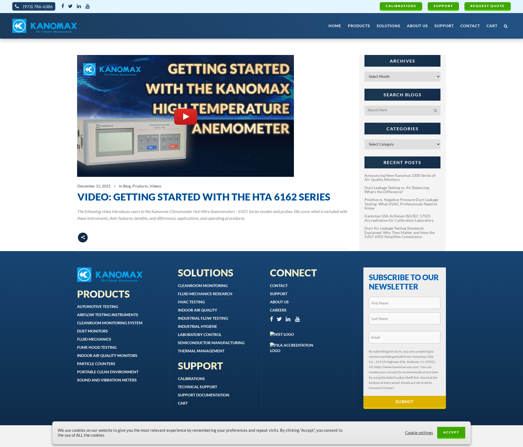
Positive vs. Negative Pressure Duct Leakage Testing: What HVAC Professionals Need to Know (401, 203)
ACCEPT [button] (451, 432)
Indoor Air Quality (197, 310)
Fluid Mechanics (94, 339)
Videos (155, 186)
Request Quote (487, 6)
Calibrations (401, 6)
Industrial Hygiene (197, 326)
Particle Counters (96, 363)
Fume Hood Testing (97, 347)
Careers (278, 310)
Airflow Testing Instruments (107, 314)
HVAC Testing (191, 302)
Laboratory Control (199, 334)
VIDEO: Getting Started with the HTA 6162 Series (203, 197)
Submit (405, 401)
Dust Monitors (92, 331)
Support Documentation (203, 395)
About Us (279, 302)
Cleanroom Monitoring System (109, 322)
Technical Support (197, 386)
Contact (279, 285)
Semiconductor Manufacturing (211, 342)
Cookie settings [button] (419, 432)
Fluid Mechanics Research (205, 293)
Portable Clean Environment (107, 371)
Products (140, 186)
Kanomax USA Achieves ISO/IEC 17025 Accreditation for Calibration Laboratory (399, 218)
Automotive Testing (97, 306)
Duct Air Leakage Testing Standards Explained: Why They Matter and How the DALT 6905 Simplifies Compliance (399, 232)
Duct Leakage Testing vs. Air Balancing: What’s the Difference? (397, 189)
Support (443, 6)
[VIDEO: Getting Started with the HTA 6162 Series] (185, 116)
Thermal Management (201, 351)
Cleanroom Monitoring (203, 285)
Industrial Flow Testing (203, 318)
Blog (127, 186)
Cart (183, 403)
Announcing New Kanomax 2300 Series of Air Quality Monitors (400, 177)
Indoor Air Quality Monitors (107, 355)
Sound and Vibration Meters (107, 380)
